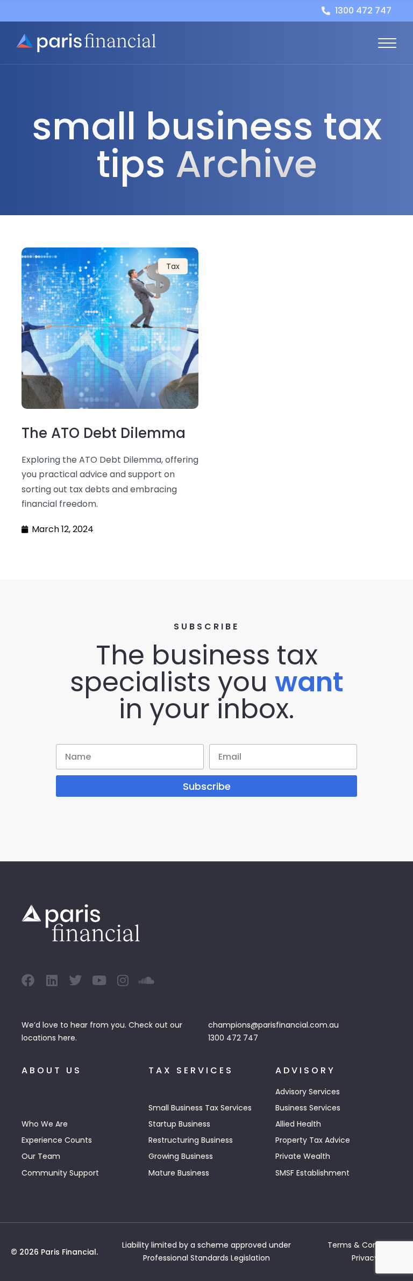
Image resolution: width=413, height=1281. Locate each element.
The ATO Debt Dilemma (104, 433)
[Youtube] (98, 980)
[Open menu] (387, 43)
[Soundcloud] (146, 980)
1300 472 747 (233, 1037)
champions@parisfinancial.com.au (273, 1025)
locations (39, 1037)
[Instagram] (122, 980)
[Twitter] (75, 980)
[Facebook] (28, 980)
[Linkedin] (51, 980)
